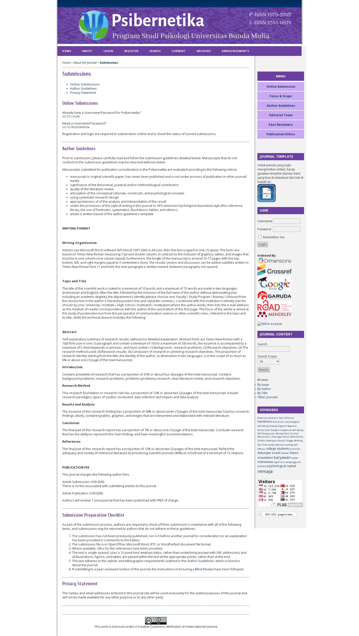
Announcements (235, 51)
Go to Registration (75, 127)
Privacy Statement (83, 93)
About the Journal (85, 63)
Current (179, 51)
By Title (262, 393)
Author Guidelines (83, 88)
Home (66, 51)
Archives (204, 51)
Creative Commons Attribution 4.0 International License (177, 627)
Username (264, 221)
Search (155, 51)
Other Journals (267, 397)
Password (264, 229)
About (87, 51)
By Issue (263, 385)
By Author (264, 389)
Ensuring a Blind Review (196, 569)
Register (131, 51)
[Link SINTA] (269, 324)
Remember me (274, 237)
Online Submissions (85, 84)
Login (108, 51)
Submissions (109, 63)
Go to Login (71, 116)
